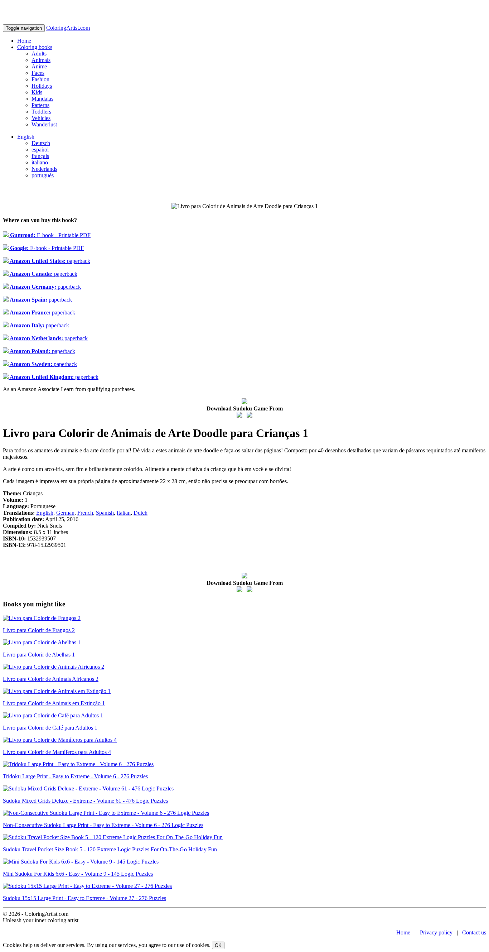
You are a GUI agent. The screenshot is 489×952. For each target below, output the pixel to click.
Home (24, 41)
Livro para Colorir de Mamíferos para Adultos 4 (57, 752)
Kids (37, 92)
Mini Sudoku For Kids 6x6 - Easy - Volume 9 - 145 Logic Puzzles (78, 874)
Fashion (40, 79)
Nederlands (44, 169)
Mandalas (42, 99)
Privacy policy (436, 932)
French (85, 513)
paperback (49, 261)
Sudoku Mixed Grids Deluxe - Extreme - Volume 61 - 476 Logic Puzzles (85, 801)
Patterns (40, 105)
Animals (41, 60)
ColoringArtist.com (68, 28)
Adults (39, 54)
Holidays (42, 86)
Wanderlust (44, 124)
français (40, 156)
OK (218, 945)
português (43, 175)
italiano (40, 162)
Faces (38, 73)
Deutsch (41, 143)
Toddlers (41, 112)
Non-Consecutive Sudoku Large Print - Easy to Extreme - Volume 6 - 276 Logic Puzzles (103, 825)
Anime (39, 66)
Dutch (140, 513)
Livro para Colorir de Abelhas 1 (39, 655)
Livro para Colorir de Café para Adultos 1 (50, 728)
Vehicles (41, 118)
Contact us (474, 932)
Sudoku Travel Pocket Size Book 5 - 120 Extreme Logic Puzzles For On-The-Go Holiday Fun (110, 849)
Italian (124, 513)
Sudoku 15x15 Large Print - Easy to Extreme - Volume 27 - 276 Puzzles (84, 898)
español (40, 149)
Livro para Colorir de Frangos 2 (39, 630)
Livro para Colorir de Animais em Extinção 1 (54, 703)
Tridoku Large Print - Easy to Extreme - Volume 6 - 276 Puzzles (75, 776)
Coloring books (34, 47)
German (65, 513)
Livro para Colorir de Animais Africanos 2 (50, 679)
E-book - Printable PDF (50, 235)
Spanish (105, 513)
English (25, 137)
